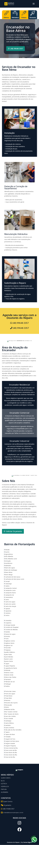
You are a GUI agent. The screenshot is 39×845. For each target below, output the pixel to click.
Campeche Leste (10, 590)
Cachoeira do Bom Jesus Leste (14, 579)
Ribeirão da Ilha (10, 709)
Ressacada (8, 705)
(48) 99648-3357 (16, 48)
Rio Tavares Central (11, 712)
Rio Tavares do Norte (11, 714)
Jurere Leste (9, 659)
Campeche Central (10, 588)
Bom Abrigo (9, 574)
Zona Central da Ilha (11, 748)
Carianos (8, 613)
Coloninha (8, 620)
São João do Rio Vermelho (13, 730)
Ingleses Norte (9, 643)
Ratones (7, 700)
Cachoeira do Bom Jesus (12, 577)
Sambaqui (8, 721)
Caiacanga (8, 584)
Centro (7, 615)
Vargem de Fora (10, 739)
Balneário (8, 565)
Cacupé (7, 581)
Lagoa (7, 663)
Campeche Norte (10, 593)
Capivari (7, 608)
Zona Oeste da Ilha (11, 755)
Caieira (7, 586)
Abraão (7, 550)
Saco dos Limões (10, 716)
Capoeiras (8, 611)
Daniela (7, 632)
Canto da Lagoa (10, 602)
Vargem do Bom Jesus (12, 741)
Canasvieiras (9, 597)
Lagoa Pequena (10, 666)
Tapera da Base (10, 734)
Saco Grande (9, 718)
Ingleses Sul (8, 645)
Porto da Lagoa (10, 694)
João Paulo (8, 654)
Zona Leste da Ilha (11, 750)
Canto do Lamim (10, 604)
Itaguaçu (8, 650)
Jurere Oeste (9, 661)
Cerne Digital (27, 842)
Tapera (7, 732)
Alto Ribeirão (9, 556)
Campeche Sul (9, 595)
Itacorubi (8, 648)
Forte (7, 638)
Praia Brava (8, 696)
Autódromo (8, 563)
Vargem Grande (10, 743)
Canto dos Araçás (10, 606)
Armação (8, 561)
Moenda (7, 670)
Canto (7, 599)
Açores (7, 552)
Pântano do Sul (10, 682)
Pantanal (8, 679)
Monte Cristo (9, 672)
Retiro (7, 707)
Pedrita (7, 686)
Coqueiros (8, 623)
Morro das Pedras (10, 677)
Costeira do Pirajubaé (11, 627)
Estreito (7, 636)
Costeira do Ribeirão (11, 629)
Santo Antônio (9, 728)
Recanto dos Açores (11, 703)
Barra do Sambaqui (11, 570)
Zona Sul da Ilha (10, 757)
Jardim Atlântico (10, 652)
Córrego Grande (10, 625)
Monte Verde (9, 675)
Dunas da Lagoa (10, 634)
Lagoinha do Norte (11, 668)
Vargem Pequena (10, 746)
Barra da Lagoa (10, 568)
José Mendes (9, 657)
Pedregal (8, 684)
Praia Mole (8, 698)
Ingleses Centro (10, 641)
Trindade (8, 737)
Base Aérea (8, 572)
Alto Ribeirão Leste (11, 559)
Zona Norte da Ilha (11, 752)
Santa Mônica (9, 723)
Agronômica (9, 554)
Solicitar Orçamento (14, 531)
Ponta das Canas (10, 691)
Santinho (8, 725)
